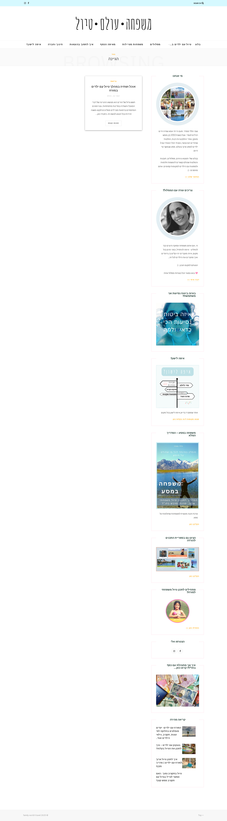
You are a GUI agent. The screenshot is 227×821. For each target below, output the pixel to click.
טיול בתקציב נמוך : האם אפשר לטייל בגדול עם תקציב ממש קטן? (169, 777)
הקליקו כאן (194, 524)
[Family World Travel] (113, 23)
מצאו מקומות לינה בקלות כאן (186, 419)
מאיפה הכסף (108, 44)
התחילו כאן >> (192, 628)
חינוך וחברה (55, 44)
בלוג (198, 44)
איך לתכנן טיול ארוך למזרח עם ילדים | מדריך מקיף (169, 763)
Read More (113, 123)
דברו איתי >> (193, 280)
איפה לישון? (33, 44)
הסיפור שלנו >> (192, 177)
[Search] (203, 3)
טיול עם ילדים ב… (180, 44)
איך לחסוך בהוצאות (81, 44)
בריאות (114, 81)
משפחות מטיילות (132, 44)
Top (200, 815)
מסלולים (155, 44)
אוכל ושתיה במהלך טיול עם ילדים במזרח (113, 88)
